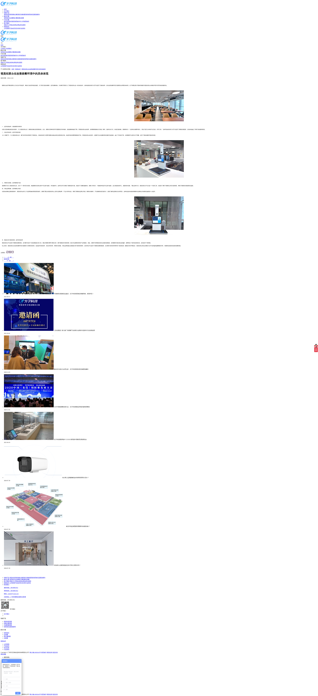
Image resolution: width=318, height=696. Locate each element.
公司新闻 (6, 28)
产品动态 (12, 28)
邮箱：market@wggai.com (11, 593)
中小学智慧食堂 (24, 21)
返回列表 (6, 259)
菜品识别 (55, 652)
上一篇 (9, 257)
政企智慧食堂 (8, 21)
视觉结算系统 (8, 14)
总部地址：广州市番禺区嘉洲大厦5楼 (15, 597)
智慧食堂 (6, 18)
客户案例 (6, 23)
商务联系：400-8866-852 (11, 590)
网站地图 (3, 654)
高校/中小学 (7, 25)
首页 (5, 9)
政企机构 (13, 25)
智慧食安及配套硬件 (34, 14)
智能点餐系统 (16, 14)
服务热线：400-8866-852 (11, 587)
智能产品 (6, 12)
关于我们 (6, 11)
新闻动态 (6, 26)
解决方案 (6, 16)
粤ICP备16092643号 (35, 652)
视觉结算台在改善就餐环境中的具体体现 (34, 69)
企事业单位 (19, 25)
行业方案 (6, 19)
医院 (24, 25)
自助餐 (22, 18)
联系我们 (9, 48)
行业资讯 (22, 28)
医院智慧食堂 (16, 21)
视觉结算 (49, 652)
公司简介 (3, 48)
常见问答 (17, 28)
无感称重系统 (24, 14)
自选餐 (11, 18)
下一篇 (9, 260)
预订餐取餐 (16, 18)
